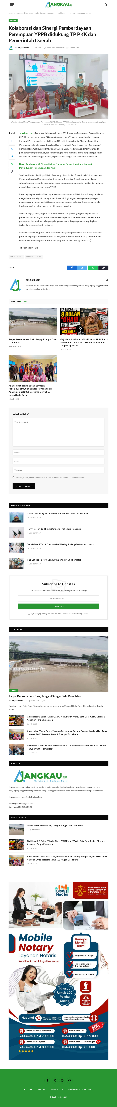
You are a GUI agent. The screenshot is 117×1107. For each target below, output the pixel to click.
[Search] (105, 4)
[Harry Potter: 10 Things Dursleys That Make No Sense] (16, 532)
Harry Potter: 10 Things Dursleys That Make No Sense (54, 529)
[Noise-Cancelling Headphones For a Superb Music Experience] (16, 517)
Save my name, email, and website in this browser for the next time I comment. (50, 477)
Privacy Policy (74, 614)
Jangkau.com (23, 48)
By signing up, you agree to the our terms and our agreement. (60, 614)
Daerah (13, 21)
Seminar (29, 257)
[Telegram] (12, 156)
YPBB (39, 257)
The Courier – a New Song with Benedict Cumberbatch (54, 559)
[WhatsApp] (12, 164)
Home (11, 13)
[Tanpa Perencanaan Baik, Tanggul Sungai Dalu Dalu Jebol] (33, 321)
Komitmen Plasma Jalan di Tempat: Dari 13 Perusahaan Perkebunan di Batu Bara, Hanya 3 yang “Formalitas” (66, 747)
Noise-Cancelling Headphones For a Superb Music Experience (57, 513)
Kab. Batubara (16, 257)
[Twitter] (12, 148)
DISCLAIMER (57, 1090)
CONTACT (42, 1090)
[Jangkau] (58, 4)
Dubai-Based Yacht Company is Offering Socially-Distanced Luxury (60, 544)
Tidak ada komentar (55, 48)
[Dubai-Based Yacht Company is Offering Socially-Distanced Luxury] (16, 548)
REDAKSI (28, 1090)
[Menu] (12, 4)
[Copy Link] (12, 171)
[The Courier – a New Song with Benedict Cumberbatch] (16, 563)
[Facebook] (12, 141)
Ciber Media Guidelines (80, 1090)
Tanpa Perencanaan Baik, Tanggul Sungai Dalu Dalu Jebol (33, 341)
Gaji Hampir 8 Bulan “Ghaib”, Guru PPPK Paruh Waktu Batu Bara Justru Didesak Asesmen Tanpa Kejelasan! (84, 342)
